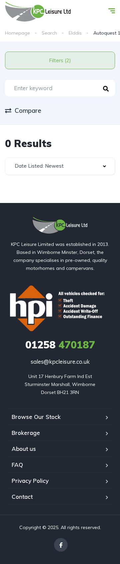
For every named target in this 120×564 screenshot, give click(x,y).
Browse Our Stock (36, 416)
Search (49, 33)
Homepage (17, 33)
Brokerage (26, 432)
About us (24, 448)
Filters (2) (60, 60)
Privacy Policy (30, 480)
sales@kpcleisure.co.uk (60, 361)
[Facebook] (61, 545)
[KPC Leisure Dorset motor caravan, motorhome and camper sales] (38, 12)
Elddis (75, 33)
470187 (60, 344)
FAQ (17, 464)
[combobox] (60, 166)
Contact (22, 496)
